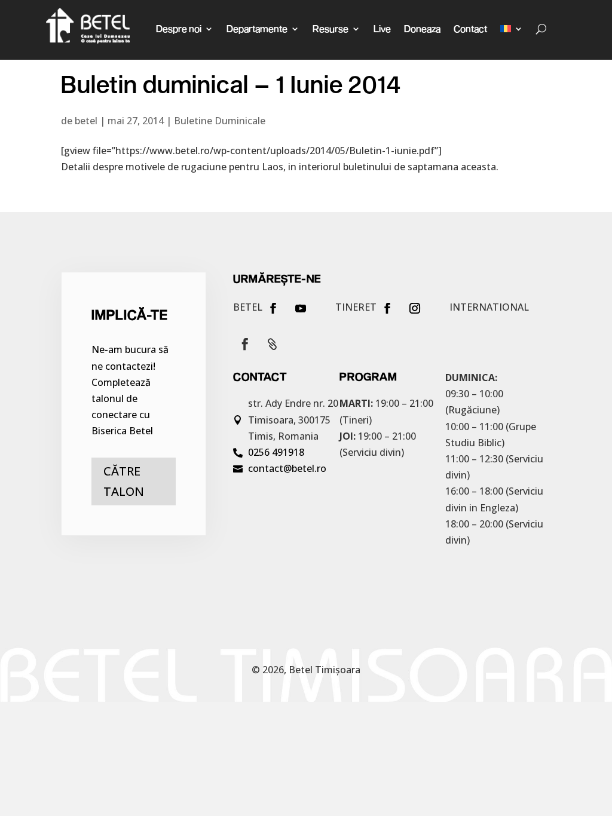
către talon (123, 481)
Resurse (330, 28)
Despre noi (178, 28)
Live (382, 28)
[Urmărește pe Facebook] (273, 308)
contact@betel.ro (287, 468)
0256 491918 (276, 452)
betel (86, 120)
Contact (470, 28)
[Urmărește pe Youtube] (300, 308)
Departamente (257, 28)
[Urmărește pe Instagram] (415, 308)
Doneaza (422, 28)
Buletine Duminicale (219, 120)
